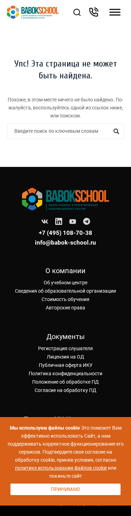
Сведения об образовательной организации (65, 291)
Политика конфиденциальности (65, 373)
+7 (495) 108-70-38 (65, 232)
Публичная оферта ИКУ (66, 365)
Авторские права (65, 307)
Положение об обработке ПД (65, 382)
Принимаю (65, 489)
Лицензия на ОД (65, 357)
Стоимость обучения (65, 299)
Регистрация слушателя (65, 348)
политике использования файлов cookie (61, 468)
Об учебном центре (65, 282)
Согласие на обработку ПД (65, 390)
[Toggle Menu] (115, 12)
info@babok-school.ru (65, 242)
